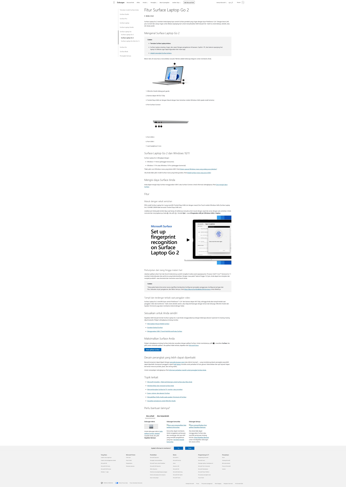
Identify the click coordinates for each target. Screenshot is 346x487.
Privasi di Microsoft (226, 466)
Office (138, 2)
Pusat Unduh (129, 460)
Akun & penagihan (164, 2)
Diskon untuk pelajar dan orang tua (157, 474)
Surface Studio (124, 14)
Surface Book (124, 51)
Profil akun (128, 457)
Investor (224, 469)
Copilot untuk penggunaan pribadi (108, 460)
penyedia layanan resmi (177, 362)
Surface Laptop (124, 23)
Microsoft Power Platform (203, 472)
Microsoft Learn (201, 460)
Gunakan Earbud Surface (155, 327)
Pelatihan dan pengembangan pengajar (158, 472)
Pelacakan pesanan (130, 466)
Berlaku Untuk (150, 16)
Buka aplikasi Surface (152, 350)
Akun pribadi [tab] (150, 416)
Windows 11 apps (105, 472)
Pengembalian (129, 463)
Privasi (197, 483)
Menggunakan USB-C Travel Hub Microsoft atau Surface (164, 331)
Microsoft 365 (130, 2)
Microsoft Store (193, 345)
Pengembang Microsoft (203, 457)
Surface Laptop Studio (127, 27)
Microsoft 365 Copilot (177, 474)
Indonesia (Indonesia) (108, 482)
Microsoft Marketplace (203, 469)
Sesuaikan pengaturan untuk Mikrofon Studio (161, 401)
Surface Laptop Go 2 (127, 38)
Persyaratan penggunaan (207, 483)
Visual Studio (201, 477)
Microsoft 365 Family (105, 466)
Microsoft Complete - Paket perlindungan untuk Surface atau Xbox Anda (169, 382)
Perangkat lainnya (125, 56)
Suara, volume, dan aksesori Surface (158, 393)
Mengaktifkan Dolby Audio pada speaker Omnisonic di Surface (166, 397)
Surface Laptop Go (125, 31)
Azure (174, 463)
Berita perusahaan (226, 463)
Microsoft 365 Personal (106, 469)
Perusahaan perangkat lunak (204, 474)
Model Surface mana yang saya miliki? (199, 173)
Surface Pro (123, 18)
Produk (145, 2)
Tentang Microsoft (226, 460)
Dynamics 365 (176, 466)
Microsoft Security (177, 460)
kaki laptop (177, 364)
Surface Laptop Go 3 (127, 34)
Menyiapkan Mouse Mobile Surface (158, 324)
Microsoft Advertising (177, 472)
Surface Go (123, 47)
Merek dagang (218, 483)
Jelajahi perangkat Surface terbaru (161, 53)
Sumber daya (175, 2)
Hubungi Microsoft (190, 483)
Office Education (153, 469)
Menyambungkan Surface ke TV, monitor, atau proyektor (165, 389)
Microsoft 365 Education (155, 466)
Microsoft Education (154, 457)
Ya (178, 448)
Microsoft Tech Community (204, 466)
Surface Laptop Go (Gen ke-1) (130, 41)
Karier (223, 457)
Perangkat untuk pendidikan (156, 460)
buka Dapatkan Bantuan (201, 437)
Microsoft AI (175, 457)
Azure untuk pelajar (154, 477)
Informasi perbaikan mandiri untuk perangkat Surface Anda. (187, 370)
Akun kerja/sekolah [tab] (163, 416)
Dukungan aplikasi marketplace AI (205, 463)
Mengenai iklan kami (228, 483)
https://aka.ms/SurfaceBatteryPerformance (197, 289)
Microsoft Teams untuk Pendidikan (157, 463)
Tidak (189, 448)
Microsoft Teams (176, 477)
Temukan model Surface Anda (129, 10)
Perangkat (153, 2)
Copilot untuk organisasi (106, 457)
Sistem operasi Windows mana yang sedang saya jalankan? (198, 169)
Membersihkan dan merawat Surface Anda (160, 386)
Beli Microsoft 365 (189, 2)
